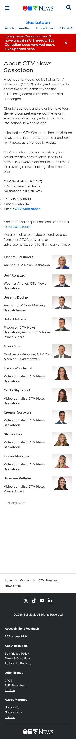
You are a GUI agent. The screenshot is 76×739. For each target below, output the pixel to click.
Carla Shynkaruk (17, 390)
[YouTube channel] (42, 600)
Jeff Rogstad (14, 275)
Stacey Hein (13, 434)
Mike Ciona (13, 346)
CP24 (8, 680)
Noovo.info (12, 707)
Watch (9, 28)
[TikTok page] (34, 600)
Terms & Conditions (17, 658)
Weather (25, 28)
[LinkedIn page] (50, 600)
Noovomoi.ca (13, 712)
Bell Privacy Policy (17, 653)
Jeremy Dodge (16, 297)
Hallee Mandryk (17, 456)
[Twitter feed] (26, 600)
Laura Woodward (18, 368)
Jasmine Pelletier (18, 478)
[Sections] (7, 8)
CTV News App (48, 580)
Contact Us (27, 580)
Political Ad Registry (18, 663)
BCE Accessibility (16, 636)
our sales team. (19, 227)
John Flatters (15, 319)
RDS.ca (10, 717)
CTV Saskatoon (27, 209)
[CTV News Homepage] (38, 8)
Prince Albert (45, 28)
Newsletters (13, 585)
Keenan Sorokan (17, 412)
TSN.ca (10, 690)
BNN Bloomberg (15, 685)
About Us (11, 580)
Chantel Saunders (18, 257)
